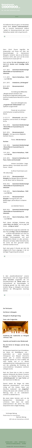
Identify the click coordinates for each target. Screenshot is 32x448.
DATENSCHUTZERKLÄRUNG (13, 443)
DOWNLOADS (8, 442)
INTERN (24, 443)
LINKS (15, 442)
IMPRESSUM (22, 442)
